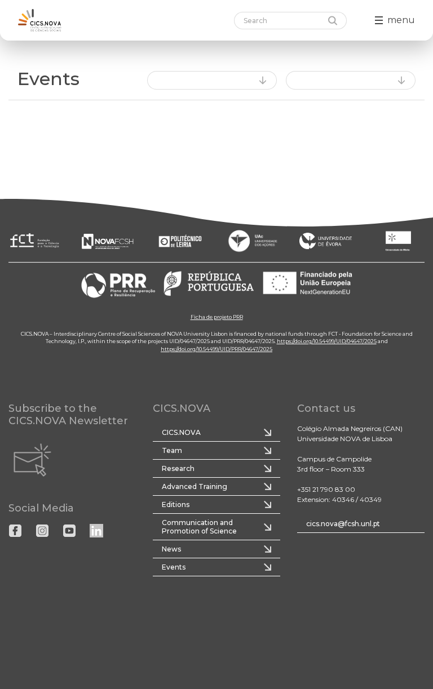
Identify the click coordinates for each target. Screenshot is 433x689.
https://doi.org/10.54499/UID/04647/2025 (327, 341)
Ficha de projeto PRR (217, 317)
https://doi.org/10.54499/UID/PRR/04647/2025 (216, 349)
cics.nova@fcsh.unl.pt (343, 523)
